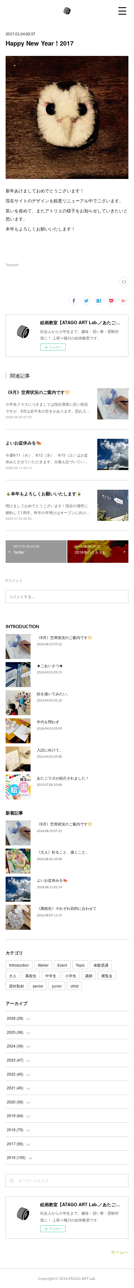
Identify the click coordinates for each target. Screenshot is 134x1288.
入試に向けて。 (50, 749)
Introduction (19, 965)
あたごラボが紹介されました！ (63, 777)
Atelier (43, 965)
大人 (13, 975)
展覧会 (106, 975)
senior (38, 985)
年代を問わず (48, 721)
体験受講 (100, 965)
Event (62, 965)
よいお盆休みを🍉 (23, 442)
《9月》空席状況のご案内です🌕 (38, 392)
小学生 (70, 975)
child (74, 985)
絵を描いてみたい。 (53, 693)
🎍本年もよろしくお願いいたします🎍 (44, 493)
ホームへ (119, 1252)
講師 (89, 975)
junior (57, 985)
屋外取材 (16, 985)
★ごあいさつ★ (50, 665)
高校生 (30, 975)
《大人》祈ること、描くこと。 (63, 852)
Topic (80, 965)
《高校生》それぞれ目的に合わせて (67, 908)
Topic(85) (12, 265)
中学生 (50, 975)
